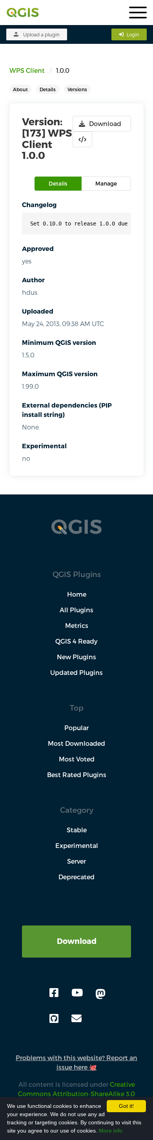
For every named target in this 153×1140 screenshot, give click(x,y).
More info (110, 1130)
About (20, 89)
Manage (106, 183)
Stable (77, 829)
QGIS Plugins (77, 574)
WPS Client (27, 70)
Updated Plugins (76, 672)
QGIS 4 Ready (76, 641)
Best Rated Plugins (76, 774)
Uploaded (37, 311)
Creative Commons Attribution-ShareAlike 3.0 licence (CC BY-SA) (74, 1093)
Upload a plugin (41, 34)
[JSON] (82, 139)
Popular (76, 727)
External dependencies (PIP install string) (67, 409)
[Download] (76, 930)
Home (76, 594)
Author (33, 279)
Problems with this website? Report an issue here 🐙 (76, 1062)
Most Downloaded (76, 743)
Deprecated (76, 876)
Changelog (39, 204)
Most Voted (77, 759)
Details (48, 89)
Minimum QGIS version (59, 342)
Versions (77, 89)
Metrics (76, 625)
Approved (38, 248)
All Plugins (76, 609)
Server (76, 861)
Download (77, 940)
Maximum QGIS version (60, 373)
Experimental (44, 445)
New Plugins (76, 656)
